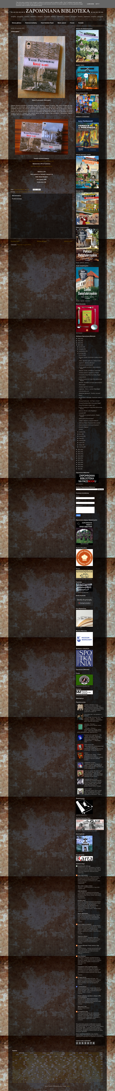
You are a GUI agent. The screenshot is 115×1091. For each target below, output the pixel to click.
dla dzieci (60, 1060)
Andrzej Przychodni (79, 1079)
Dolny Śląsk (64, 1064)
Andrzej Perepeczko (84, 1078)
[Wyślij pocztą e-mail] (33, 189)
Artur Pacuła (70, 1065)
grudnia (81, 346)
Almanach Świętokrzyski (72, 1078)
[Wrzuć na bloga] (35, 189)
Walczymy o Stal (82, 1006)
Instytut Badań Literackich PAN (34, 1082)
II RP (99, 1059)
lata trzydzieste (87, 1056)
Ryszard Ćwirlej (86, 1065)
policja (29, 1067)
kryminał (17, 191)
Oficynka (71, 1059)
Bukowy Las (15, 1069)
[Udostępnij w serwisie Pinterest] (40, 189)
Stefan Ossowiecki (28, 1078)
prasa (76, 1060)
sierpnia (81, 432)
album (67, 1057)
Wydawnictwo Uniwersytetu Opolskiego (85, 1069)
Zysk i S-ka (20, 1063)
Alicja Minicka (64, 1077)
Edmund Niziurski (37, 1079)
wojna (48, 1053)
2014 (79, 466)
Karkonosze (41, 1075)
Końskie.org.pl (81, 900)
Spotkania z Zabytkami (31, 1061)
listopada (81, 349)
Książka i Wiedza (77, 1081)
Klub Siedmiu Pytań (47, 23)
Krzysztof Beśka (41, 1070)
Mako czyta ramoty (83, 875)
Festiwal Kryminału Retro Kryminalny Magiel (89, 374)
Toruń (96, 1072)
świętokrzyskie (41, 1054)
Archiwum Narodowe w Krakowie (90, 1079)
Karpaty (21, 1078)
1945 (40, 1077)
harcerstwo (77, 1068)
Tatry (62, 1070)
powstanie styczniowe (20, 1067)
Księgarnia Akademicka (52, 1070)
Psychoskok (28, 1064)
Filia (25, 1082)
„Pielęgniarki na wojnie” (89, 762)
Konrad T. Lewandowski (95, 1073)
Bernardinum (42, 1061)
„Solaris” (86, 753)
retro (31, 191)
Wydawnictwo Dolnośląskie (82, 1064)
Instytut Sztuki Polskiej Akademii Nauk (57, 1082)
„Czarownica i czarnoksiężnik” (86, 365)
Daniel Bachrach (62, 1069)
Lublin (71, 1074)
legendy (94, 1064)
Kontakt (80, 23)
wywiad (82, 1060)
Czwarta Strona (21, 1060)
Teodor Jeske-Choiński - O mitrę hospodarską (88, 876)
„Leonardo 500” (82, 413)
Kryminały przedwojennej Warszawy (23, 1056)
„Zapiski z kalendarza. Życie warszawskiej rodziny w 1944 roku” (92, 705)
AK (55, 1078)
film (72, 1060)
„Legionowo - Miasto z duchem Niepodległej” (89, 389)
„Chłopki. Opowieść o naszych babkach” (88, 420)
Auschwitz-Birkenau (28, 1081)
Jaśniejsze (80, 887)
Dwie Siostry (43, 1081)
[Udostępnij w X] (37, 189)
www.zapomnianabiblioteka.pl (83, 1025)
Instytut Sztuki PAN (45, 1082)
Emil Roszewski (33, 1072)
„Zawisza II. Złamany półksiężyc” (87, 362)
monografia (46, 1057)
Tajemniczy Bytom (82, 936)
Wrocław (100, 1060)
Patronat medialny (31, 23)
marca (81, 442)
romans (89, 1063)
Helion (15, 1078)
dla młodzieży (15, 1057)
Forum (72, 23)
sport (34, 1069)
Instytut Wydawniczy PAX (71, 1082)
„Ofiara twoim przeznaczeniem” (86, 418)
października (82, 351)
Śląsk (40, 1067)
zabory (83, 1068)
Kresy (94, 1056)
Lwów (99, 1061)
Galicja (24, 1068)
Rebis (38, 1063)
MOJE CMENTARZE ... (83, 913)
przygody (30, 1054)
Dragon (14, 1079)
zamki (93, 1059)
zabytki (67, 1054)
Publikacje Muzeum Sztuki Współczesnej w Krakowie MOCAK (92, 780)
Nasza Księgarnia (42, 1068)
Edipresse (28, 1079)
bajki (22, 1074)
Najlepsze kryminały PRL (57, 1057)
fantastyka (48, 1064)
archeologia (29, 1065)
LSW (85, 1075)
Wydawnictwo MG (98, 1066)
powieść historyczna (68, 1056)
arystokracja (87, 1082)
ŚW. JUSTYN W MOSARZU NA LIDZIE (86, 978)
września (81, 353)
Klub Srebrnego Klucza (51, 1075)
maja (80, 438)
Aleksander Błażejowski (94, 1070)
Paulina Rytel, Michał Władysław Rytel (87, 915)
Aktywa (45, 1077)
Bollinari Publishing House (83, 1077)
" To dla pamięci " (82, 986)
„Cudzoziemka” (82, 377)
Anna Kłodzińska (19, 1061)
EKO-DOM (86, 1072)
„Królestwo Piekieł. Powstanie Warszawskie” (89, 423)
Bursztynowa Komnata (17, 1075)
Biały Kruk (46, 1074)
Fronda (93, 1057)
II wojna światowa (93, 1053)
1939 (95, 1074)
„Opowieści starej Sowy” (83, 988)
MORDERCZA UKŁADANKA (84, 968)
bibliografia (37, 1078)
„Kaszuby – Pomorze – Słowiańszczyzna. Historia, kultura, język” (92, 725)
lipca (80, 434)
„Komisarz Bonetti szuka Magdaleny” (88, 410)
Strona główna (16, 23)
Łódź (35, 1067)
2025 (79, 340)
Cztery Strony (36, 1081)
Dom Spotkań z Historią (97, 1077)
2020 (79, 453)
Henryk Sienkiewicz (47, 1079)
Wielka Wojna (15, 1074)
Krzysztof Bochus (74, 1075)
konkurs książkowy (69, 1067)
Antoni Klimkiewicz (82, 948)
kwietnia (81, 440)
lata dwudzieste (31, 1057)
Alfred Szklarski (61, 1078)
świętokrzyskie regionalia (42, 1073)
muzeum (86, 1057)
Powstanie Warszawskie (18, 1065)
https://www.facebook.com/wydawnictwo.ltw (41, 166)
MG (99, 1056)
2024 (79, 343)
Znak (44, 1065)
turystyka (64, 1059)
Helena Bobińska (61, 1081)
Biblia (51, 1073)
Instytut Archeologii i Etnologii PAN (80, 1073)
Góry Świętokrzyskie (59, 1065)
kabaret (72, 1070)
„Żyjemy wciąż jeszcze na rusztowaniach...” (89, 425)
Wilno (47, 1069)
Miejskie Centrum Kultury (83, 1007)
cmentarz (53, 1069)
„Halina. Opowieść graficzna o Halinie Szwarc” (90, 360)
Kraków (40, 1056)
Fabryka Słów (47, 1067)
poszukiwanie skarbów (82, 1070)
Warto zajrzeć (62, 23)
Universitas (97, 1068)
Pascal (99, 1075)
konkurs (29, 1069)
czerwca (81, 436)
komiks (73, 1057)
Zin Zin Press (90, 1081)
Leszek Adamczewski (17, 1072)
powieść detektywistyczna (82, 1059)
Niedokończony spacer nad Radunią (86, 867)
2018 (79, 458)
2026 (79, 338)
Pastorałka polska (82, 998)
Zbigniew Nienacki (38, 1064)
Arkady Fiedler (72, 1077)
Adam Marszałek (51, 1063)
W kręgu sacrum (82, 977)
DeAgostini (59, 1074)
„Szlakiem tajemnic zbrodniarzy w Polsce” (89, 372)
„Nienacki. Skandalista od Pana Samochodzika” (90, 382)
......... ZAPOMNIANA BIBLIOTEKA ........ (57, 11)
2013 (79, 468)
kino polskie (77, 1074)
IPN (99, 1064)
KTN (13, 1060)
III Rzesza (67, 1073)
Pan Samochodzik (31, 1060)
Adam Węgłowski (70, 1072)
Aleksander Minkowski (53, 1077)
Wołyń (45, 1072)
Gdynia (66, 1074)
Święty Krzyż (28, 1074)
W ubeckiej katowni (82, 937)
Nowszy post (15, 241)
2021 (79, 451)
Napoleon (90, 1068)
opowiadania (42, 1060)
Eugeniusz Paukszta (52, 1081)
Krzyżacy (23, 1069)
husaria (64, 1079)
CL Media (53, 1074)
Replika (21, 1054)
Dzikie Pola (17, 1068)
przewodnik (24, 1059)
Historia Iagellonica (58, 1073)
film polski (25, 1073)
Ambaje (35, 1074)
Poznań (80, 1057)
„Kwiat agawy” (82, 384)
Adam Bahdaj (70, 1079)
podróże (56, 1064)
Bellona (88, 1060)
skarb (23, 1057)
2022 (79, 449)
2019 (79, 456)
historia (15, 1053)
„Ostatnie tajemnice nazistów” (86, 387)
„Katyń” (80, 395)
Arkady (40, 1074)
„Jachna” (81, 429)
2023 (79, 345)
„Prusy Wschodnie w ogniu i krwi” (87, 405)
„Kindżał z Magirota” (83, 427)
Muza (91, 1072)
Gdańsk (93, 1061)
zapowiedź (37, 1065)
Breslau (49, 1065)
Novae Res (95, 1054)
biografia (78, 1056)
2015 (79, 464)
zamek (53, 1060)
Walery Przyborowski (38, 191)
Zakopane (50, 1072)
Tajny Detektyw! (82, 956)
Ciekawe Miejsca (55, 1054)
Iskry (48, 1060)
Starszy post (68, 241)
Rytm (40, 1072)
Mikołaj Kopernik (92, 1075)
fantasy (50, 1078)
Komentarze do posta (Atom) (24, 244)
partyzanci (89, 1074)
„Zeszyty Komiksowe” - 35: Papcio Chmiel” (89, 401)
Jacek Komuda (31, 1068)
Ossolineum (51, 1068)
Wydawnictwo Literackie (53, 1059)
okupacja (62, 1072)
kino (43, 1063)
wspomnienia (15, 1059)
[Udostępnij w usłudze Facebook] (38, 189)
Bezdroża (21, 1082)
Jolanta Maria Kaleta (62, 1063)
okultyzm (32, 1073)
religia (53, 1056)
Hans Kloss (33, 1075)
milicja (98, 1057)
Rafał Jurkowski (81, 1082)
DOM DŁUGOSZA (82, 891)
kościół (83, 1074)
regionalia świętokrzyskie (80, 1054)
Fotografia (70, 1069)
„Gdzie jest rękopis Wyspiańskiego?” (93, 771)
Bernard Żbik (79, 1072)
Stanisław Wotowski (87, 1067)
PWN (13, 1063)
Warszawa (69, 1053)
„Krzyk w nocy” (82, 355)
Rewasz (84, 1081)
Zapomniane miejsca (97, 1065)
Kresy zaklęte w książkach (84, 924)
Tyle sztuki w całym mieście (85, 886)
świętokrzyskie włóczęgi (84, 866)
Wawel (26, 1072)
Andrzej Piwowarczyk (96, 1078)
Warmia (71, 1064)
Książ (81, 1075)
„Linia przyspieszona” (84, 391)
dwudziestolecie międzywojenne (64, 1068)
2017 (79, 460)
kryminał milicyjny (40, 1059)
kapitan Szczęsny (80, 1063)
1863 (96, 1081)
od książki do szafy (83, 1011)
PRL (77, 1053)
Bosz (100, 1074)
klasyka (31, 1059)
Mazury (72, 1063)
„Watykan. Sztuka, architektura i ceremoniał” (89, 370)
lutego (80, 444)
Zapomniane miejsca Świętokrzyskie (28, 1077)
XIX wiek (28, 1070)
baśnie (66, 1070)
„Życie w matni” (88, 789)
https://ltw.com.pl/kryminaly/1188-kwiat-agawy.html (41, 161)
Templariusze (15, 1077)
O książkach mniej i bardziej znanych (87, 966)
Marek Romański (30, 1063)
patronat (46, 1056)
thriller (33, 1070)
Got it (97, 4)
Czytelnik (77, 1065)
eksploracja (44, 1078)
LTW (29, 191)
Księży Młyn (41, 1069)
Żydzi (78, 1067)
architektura (51, 1061)
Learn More (90, 4)
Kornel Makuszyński (63, 1075)
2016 (79, 462)
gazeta (94, 1060)
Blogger (68, 1086)
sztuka (39, 1057)
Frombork (27, 1075)
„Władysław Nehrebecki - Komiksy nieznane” (89, 393)
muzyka (56, 1072)
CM (83, 1053)
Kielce (66, 1060)
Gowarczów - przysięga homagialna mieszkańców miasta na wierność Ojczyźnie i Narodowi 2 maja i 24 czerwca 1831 (89, 903)
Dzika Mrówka (21, 1079)
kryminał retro (23, 191)
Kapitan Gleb (57, 1079)
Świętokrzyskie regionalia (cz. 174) (92, 735)
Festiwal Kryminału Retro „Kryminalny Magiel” (90, 403)
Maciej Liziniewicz (57, 1067)
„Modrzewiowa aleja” (89, 744)
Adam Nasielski (85, 1061)
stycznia (81, 447)
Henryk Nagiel (69, 1081)
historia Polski (38, 1053)
